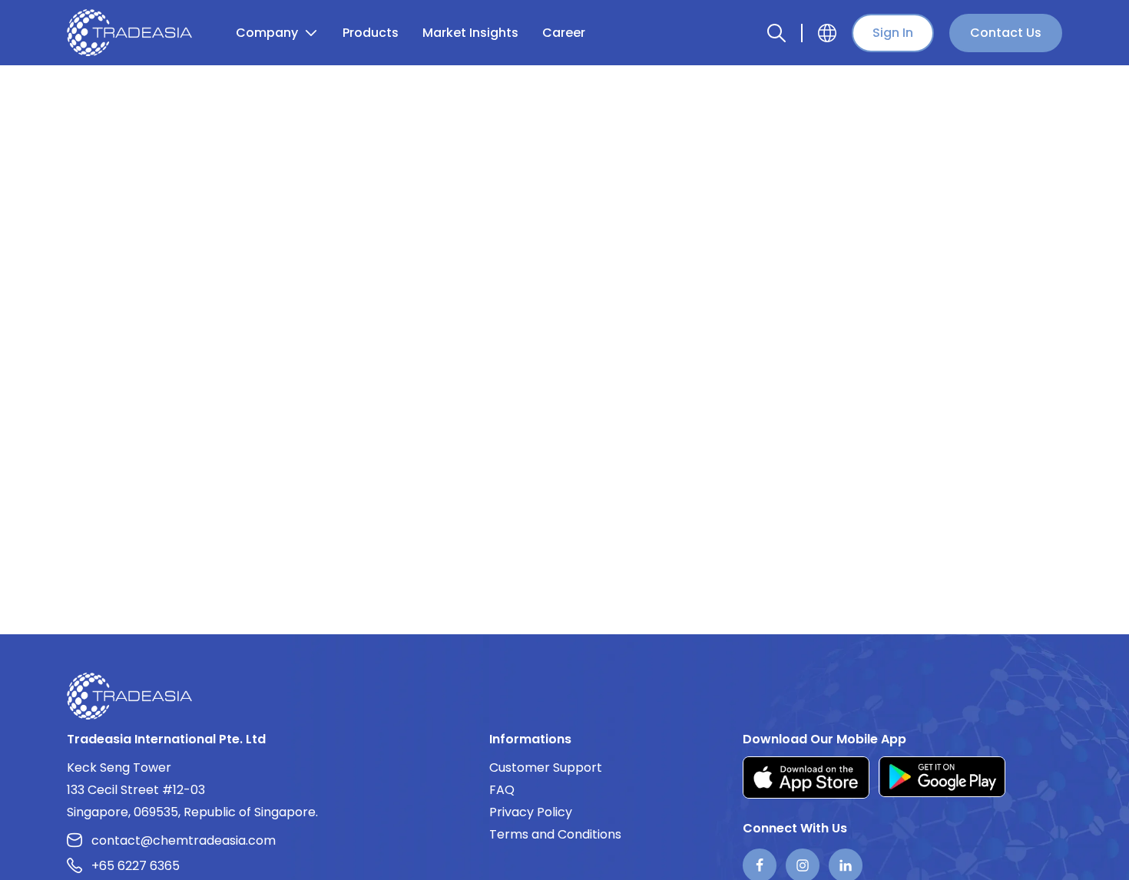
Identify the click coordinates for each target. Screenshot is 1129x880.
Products (371, 32)
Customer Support (545, 767)
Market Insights (470, 32)
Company (267, 32)
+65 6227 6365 (135, 866)
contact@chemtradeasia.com (183, 840)
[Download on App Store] (806, 777)
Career (563, 32)
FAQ (502, 790)
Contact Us (1005, 32)
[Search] (776, 33)
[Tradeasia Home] (129, 696)
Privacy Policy (530, 812)
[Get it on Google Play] (942, 777)
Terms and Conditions (555, 834)
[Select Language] (827, 33)
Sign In (892, 32)
